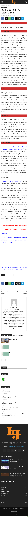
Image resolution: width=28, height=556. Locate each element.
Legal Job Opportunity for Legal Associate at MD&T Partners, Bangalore (14, 396)
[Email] (16, 18)
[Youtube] (23, 450)
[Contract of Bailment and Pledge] (5, 467)
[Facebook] (2, 18)
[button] (2, 2)
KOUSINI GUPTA (6, 15)
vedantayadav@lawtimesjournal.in (17, 446)
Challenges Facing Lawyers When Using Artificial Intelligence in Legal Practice (13, 414)
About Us (5, 508)
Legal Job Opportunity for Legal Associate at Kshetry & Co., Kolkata (12, 402)
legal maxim (16, 274)
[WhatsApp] (9, 18)
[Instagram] (8, 450)
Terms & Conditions (19, 510)
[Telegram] (22, 18)
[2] (21, 180)
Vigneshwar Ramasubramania (18, 225)
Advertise (5, 510)
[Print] (19, 18)
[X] (6, 18)
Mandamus (12, 353)
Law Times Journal (9, 274)
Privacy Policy (11, 510)
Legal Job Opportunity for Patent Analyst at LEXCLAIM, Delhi (12, 391)
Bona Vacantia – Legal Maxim (6, 292)
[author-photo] (14, 305)
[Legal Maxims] (5, 340)
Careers (9, 508)
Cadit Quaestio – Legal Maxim (21, 292)
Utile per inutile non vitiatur (16, 346)
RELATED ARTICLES (6, 335)
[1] (23, 148)
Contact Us (22, 508)
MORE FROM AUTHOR (18, 335)
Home (2, 5)
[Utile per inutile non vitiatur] (5, 347)
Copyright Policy (14, 511)
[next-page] (5, 360)
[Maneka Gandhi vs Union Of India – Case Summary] (5, 461)
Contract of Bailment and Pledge (17, 466)
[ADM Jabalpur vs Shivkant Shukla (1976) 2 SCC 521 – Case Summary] (5, 474)
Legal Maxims (8, 5)
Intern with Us (15, 508)
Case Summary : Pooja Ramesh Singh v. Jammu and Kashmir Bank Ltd (14, 408)
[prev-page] (2, 360)
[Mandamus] (5, 354)
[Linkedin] (12, 18)
